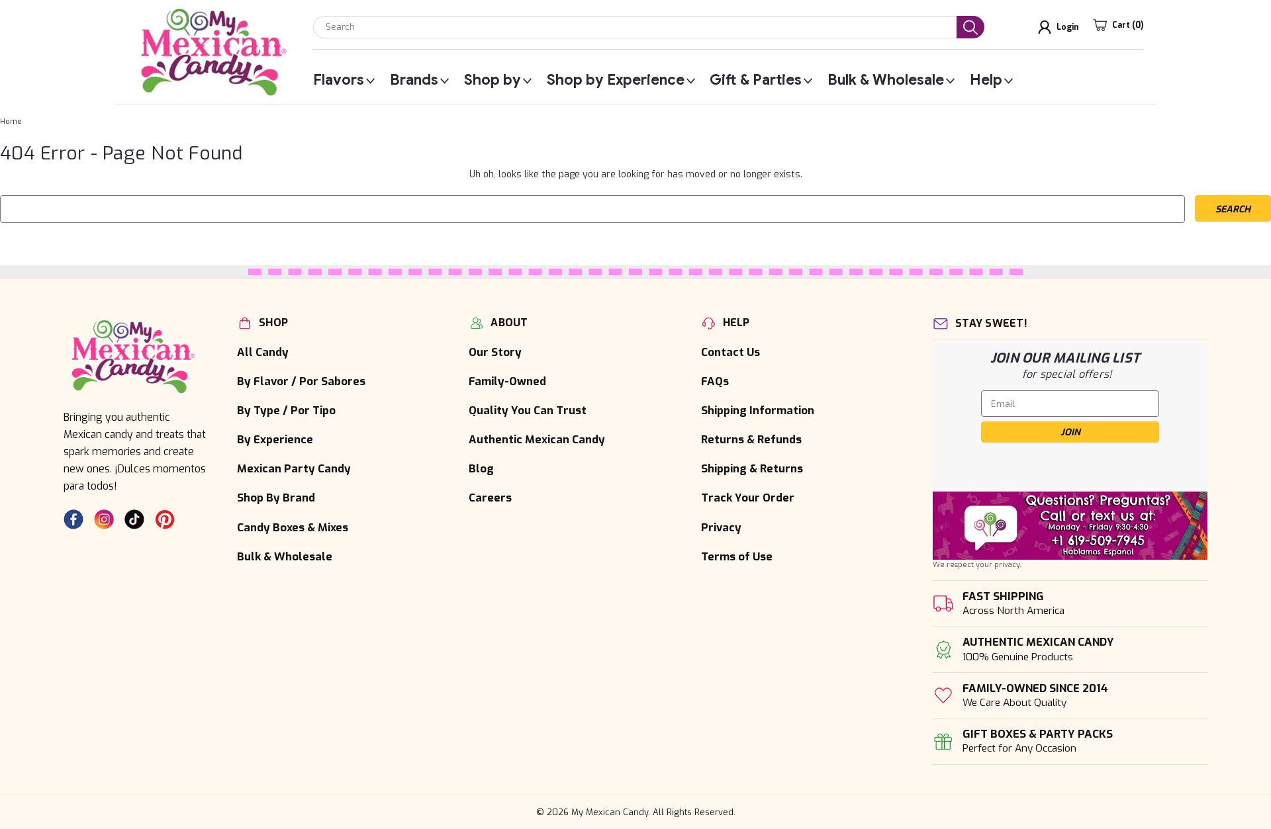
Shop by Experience (615, 80)
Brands (414, 80)
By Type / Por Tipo (286, 410)
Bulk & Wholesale (885, 80)
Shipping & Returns (752, 468)
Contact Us (730, 352)
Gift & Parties (756, 80)
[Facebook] (73, 519)
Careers (490, 497)
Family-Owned (507, 381)
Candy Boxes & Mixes (292, 527)
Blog (481, 468)
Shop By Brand (276, 497)
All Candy (263, 352)
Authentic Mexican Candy (537, 439)
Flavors (338, 80)
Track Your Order (747, 497)
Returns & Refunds (751, 439)
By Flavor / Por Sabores (301, 381)
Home (11, 121)
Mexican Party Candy (294, 468)
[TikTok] (134, 519)
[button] (1070, 526)
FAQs (715, 381)
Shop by (492, 80)
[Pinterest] (165, 519)
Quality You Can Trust (528, 410)
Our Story (495, 352)
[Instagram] (104, 519)
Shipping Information (757, 410)
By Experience (275, 439)
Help (986, 80)
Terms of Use (737, 556)
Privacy (721, 527)
